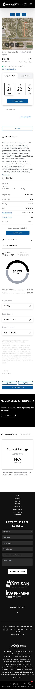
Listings (17, 498)
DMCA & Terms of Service (19, 686)
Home (17, 496)
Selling (17, 504)
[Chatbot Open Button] (30, 684)
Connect (17, 515)
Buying (17, 501)
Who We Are (17, 512)
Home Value (17, 509)
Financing (17, 506)
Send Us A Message (17, 571)
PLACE (30, 626)
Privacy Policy (6, 686)
